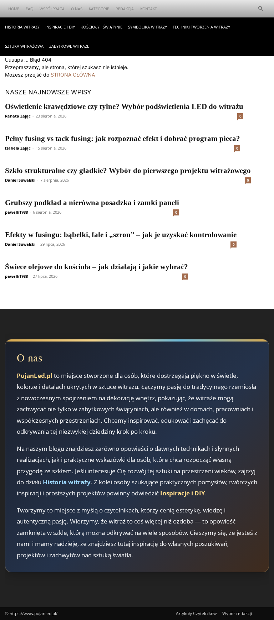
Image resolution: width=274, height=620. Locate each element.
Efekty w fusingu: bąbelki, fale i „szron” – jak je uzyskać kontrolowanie (121, 234)
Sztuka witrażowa (24, 46)
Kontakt (148, 8)
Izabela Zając (18, 148)
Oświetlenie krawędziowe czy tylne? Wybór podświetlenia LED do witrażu (124, 106)
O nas (76, 8)
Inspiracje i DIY (60, 27)
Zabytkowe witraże (69, 46)
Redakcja (125, 8)
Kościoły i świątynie (101, 27)
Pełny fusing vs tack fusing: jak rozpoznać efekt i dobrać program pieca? (122, 138)
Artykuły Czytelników (196, 613)
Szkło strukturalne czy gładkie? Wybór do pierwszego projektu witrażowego (128, 170)
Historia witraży (22, 27)
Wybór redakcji (237, 613)
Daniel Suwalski (20, 180)
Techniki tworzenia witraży (201, 27)
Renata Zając (18, 116)
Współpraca (52, 8)
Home (13, 8)
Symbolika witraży (147, 27)
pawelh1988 (16, 212)
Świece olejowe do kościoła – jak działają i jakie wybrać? (96, 266)
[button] (260, 8)
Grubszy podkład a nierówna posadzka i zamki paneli (92, 202)
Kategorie (99, 8)
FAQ (29, 8)
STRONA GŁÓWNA (73, 75)
